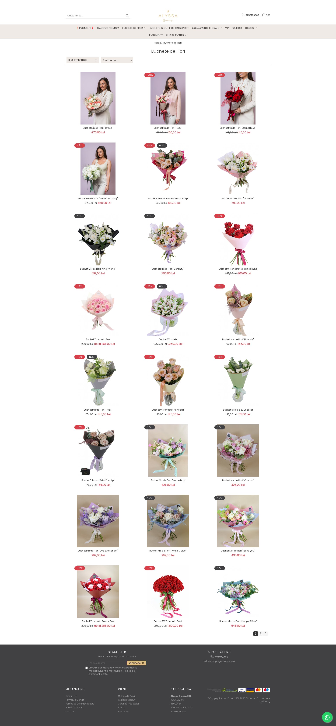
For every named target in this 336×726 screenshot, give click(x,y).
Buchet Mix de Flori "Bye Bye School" (98, 550)
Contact (70, 711)
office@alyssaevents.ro (221, 661)
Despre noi (71, 696)
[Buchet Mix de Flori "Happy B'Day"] (238, 591)
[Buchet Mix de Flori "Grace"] (98, 98)
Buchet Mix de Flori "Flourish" (238, 339)
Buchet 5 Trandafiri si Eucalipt (98, 480)
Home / (159, 42)
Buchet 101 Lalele (168, 339)
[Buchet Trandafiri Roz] (98, 309)
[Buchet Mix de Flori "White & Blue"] (168, 521)
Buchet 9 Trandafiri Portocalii (168, 409)
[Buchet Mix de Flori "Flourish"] (238, 309)
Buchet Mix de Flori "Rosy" (168, 128)
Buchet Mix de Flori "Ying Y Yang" (98, 269)
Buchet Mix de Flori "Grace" (98, 128)
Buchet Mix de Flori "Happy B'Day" (238, 621)
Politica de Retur (126, 699)
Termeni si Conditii (75, 699)
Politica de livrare (74, 707)
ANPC (121, 707)
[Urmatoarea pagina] (265, 633)
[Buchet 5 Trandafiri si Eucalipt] (98, 450)
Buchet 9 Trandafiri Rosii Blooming (238, 269)
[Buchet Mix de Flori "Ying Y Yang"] (98, 239)
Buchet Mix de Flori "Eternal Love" (238, 128)
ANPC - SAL (124, 711)
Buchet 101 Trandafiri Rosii (168, 621)
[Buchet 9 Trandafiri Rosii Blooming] (238, 239)
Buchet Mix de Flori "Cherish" (238, 480)
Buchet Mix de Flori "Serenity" (168, 269)
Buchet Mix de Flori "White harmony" (98, 198)
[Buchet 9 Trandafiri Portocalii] (168, 380)
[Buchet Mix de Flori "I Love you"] (238, 521)
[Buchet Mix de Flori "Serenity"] (168, 239)
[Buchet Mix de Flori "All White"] (238, 169)
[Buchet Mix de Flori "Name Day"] (168, 450)
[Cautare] (127, 16)
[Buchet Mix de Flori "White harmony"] (98, 169)
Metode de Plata (126, 696)
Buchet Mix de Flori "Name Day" (168, 480)
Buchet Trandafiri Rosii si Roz (98, 621)
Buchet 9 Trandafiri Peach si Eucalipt (168, 198)
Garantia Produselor (128, 703)
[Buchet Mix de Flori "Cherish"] (238, 450)
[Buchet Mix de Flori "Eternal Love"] (238, 98)
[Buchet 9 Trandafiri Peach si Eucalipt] (168, 169)
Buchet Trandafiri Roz (98, 339)
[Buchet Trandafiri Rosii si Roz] (98, 591)
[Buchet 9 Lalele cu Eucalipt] (238, 380)
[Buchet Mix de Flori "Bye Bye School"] (98, 521)
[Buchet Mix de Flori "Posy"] (98, 380)
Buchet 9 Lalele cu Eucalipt (238, 409)
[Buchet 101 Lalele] (168, 309)
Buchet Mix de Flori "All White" (238, 198)
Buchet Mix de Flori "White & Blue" (168, 550)
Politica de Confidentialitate (80, 703)
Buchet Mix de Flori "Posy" (98, 409)
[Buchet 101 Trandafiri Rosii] (168, 591)
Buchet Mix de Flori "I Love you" (238, 550)
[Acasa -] (168, 16)
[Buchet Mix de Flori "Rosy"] (168, 98)
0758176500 (221, 657)
